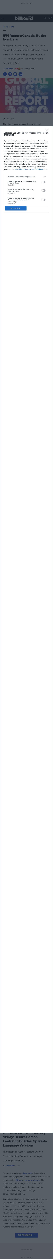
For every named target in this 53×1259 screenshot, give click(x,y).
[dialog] (26, 629)
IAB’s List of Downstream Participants (29, 169)
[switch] (43, 182)
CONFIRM (15, 208)
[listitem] (26, 176)
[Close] (48, 130)
